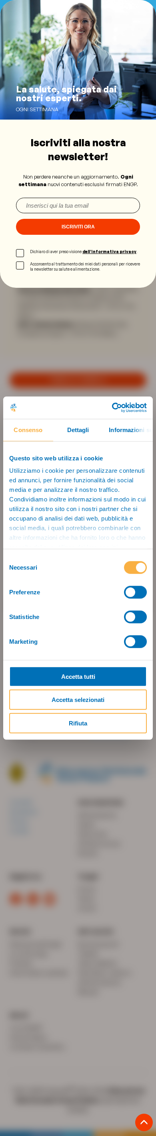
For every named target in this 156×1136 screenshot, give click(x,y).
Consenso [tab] (28, 429)
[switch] (135, 592)
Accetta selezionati (78, 699)
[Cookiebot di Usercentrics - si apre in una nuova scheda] (112, 408)
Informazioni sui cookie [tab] (131, 429)
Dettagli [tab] (78, 429)
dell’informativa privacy (109, 251)
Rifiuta (78, 722)
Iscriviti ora (78, 227)
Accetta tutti (78, 676)
